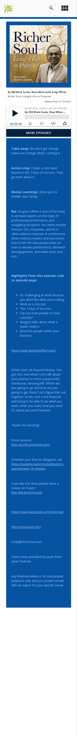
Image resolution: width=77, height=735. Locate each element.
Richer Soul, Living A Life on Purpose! (29, 96)
